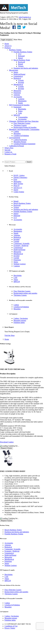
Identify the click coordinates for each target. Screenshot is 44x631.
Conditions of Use (11, 626)
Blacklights (22, 109)
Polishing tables (19, 322)
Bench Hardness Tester (22, 60)
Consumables (23, 117)
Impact (20, 58)
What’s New (9, 148)
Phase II (16, 186)
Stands (20, 103)
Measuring (17, 91)
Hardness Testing (15, 50)
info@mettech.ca (25, 17)
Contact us (9, 152)
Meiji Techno (18, 184)
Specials (7, 150)
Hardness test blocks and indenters (26, 68)
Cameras (21, 99)
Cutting (16, 131)
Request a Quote (10, 154)
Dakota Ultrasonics (20, 177)
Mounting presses (20, 320)
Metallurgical (18, 84)
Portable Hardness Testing (23, 52)
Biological (17, 78)
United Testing (19, 192)
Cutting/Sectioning (20, 140)
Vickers (20, 66)
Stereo (16, 72)
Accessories (18, 97)
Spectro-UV (18, 188)
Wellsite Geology (20, 264)
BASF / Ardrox (19, 175)
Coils (20, 113)
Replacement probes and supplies (25, 293)
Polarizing (17, 93)
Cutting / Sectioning (21, 318)
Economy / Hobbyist (21, 245)
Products (8, 48)
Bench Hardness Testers (22, 203)
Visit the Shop (10, 335)
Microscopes (13, 70)
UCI (19, 54)
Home (7, 44)
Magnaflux (17, 181)
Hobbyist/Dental (19, 74)
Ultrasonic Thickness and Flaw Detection (23, 121)
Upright (21, 80)
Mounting (17, 133)
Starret (16, 190)
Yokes (20, 111)
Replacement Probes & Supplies (25, 127)
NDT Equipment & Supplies (19, 105)
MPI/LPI (17, 115)
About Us (8, 46)
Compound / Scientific (22, 243)
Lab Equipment (14, 138)
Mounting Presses (20, 142)
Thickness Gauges (20, 125)
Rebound (21, 56)
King (15, 179)
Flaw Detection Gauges (22, 123)
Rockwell (21, 62)
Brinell (20, 64)
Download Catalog (7, 442)
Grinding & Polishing (21, 136)
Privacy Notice (10, 628)
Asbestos (17, 95)
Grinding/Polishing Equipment (24, 144)
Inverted (21, 82)
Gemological (18, 76)
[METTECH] (14, 13)
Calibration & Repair (16, 146)
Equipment (17, 107)
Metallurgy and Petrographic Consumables (24, 129)
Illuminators (22, 101)
